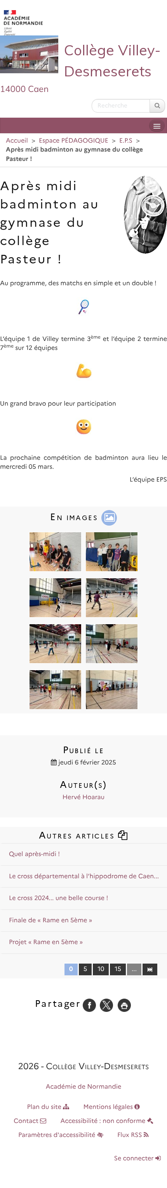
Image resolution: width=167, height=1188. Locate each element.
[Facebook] (89, 1005)
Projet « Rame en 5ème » (46, 942)
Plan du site (45, 1107)
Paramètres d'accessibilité (57, 1135)
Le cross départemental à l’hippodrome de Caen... (84, 876)
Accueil (17, 141)
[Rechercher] (157, 106)
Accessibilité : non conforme (104, 1121)
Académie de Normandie (84, 1087)
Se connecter (134, 1158)
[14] (150, 969)
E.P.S (125, 141)
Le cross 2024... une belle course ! (58, 898)
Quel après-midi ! (34, 854)
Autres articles (78, 835)
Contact (27, 1121)
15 (118, 969)
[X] (106, 1005)
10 (100, 969)
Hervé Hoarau (83, 797)
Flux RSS (130, 1135)
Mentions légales (109, 1107)
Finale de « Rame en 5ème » (50, 920)
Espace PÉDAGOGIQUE (73, 141)
